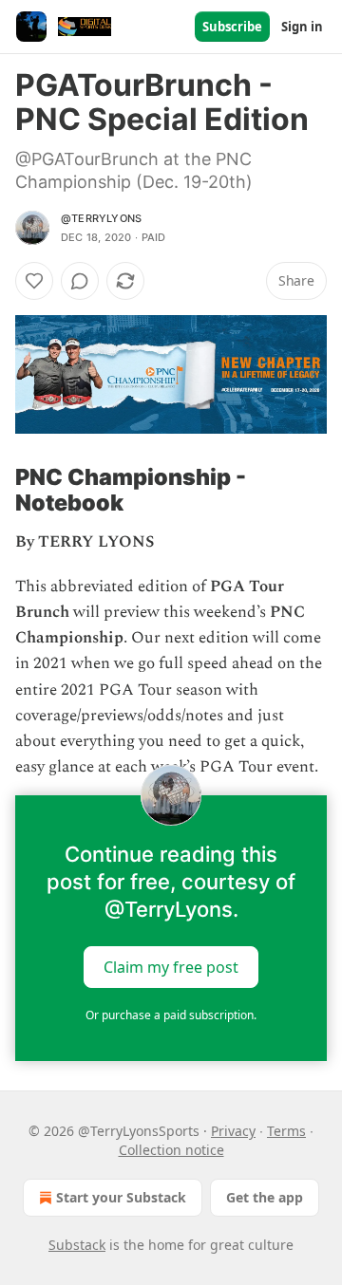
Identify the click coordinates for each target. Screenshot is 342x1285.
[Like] (34, 281)
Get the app (264, 1197)
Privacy (233, 1131)
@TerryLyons (101, 218)
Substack (76, 1245)
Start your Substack (121, 1197)
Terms (286, 1131)
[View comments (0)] (80, 281)
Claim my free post (171, 967)
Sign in (302, 26)
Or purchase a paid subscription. (171, 1015)
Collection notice (171, 1150)
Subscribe (232, 26)
